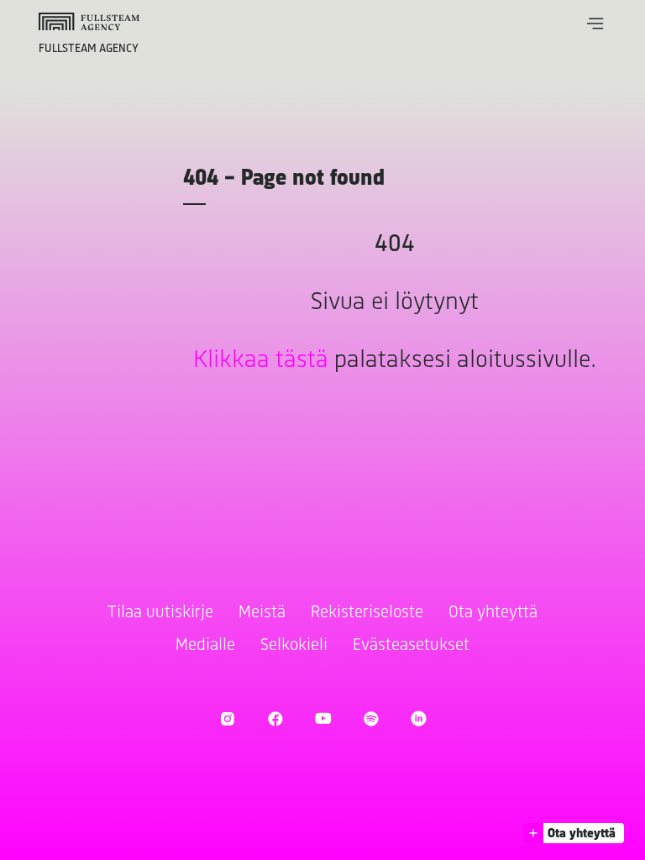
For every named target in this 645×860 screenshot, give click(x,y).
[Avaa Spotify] (370, 718)
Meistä (262, 612)
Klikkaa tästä (260, 361)
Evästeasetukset (411, 645)
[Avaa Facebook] (275, 718)
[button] (595, 23)
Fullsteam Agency (89, 49)
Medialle (205, 645)
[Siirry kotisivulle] (89, 21)
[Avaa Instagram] (227, 718)
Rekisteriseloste (367, 612)
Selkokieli (294, 645)
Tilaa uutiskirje (160, 612)
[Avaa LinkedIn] (418, 718)
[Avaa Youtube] (323, 718)
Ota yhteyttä (493, 612)
